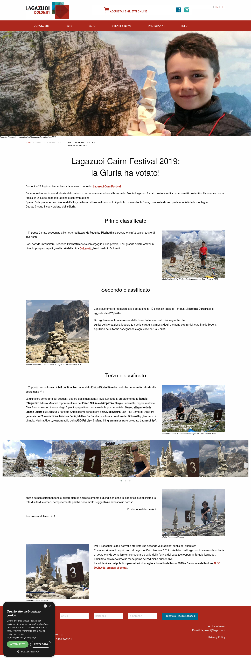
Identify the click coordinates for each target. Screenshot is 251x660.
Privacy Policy (216, 637)
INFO (184, 25)
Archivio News (216, 626)
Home (28, 142)
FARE (69, 25)
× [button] (50, 606)
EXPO (91, 25)
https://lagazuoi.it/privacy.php (21, 637)
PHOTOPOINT (156, 25)
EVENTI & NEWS (121, 25)
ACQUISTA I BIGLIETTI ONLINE (128, 11)
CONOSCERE (41, 25)
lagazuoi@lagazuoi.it (213, 630)
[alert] (29, 629)
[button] (29, 651)
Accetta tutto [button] (17, 644)
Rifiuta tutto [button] (41, 644)
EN (216, 7)
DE (222, 7)
